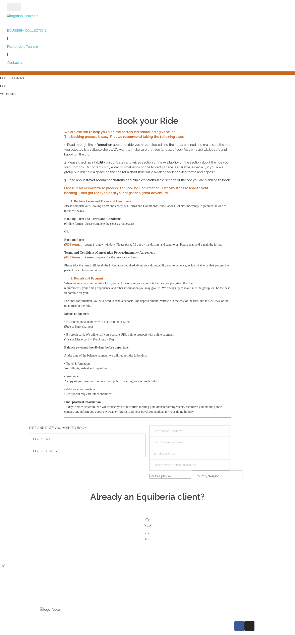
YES (147, 525)
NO (147, 539)
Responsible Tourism (22, 47)
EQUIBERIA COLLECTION (26, 31)
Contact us (15, 63)
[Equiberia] (23, 19)
